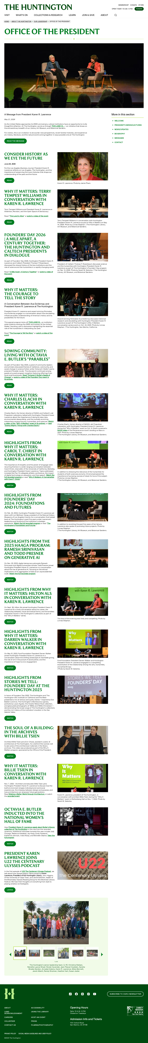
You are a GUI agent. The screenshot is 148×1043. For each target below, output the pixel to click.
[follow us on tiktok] (70, 994)
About (104, 15)
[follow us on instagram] (88, 994)
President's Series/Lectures (128, 125)
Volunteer (9, 1021)
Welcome (119, 121)
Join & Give (88, 15)
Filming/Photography (42, 1025)
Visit (7, 15)
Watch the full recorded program (27, 523)
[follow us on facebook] (76, 994)
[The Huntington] (38, 7)
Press (34, 1021)
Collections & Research (48, 15)
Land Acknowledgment (13, 1012)
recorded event (13, 796)
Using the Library (40, 1012)
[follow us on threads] (82, 994)
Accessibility (37, 1008)
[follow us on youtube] (94, 994)
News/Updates (121, 129)
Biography (120, 134)
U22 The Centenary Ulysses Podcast (36, 871)
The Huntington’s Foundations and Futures (27, 524)
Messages (119, 138)
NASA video (62, 430)
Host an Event (38, 1017)
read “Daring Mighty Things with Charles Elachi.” (28, 424)
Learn (72, 15)
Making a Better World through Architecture (26, 794)
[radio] (20, 953)
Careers (8, 1017)
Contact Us (10, 1025)
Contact (119, 142)
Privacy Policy (10, 1033)
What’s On (22, 15)
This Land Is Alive (17, 216)
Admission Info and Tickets (86, 1019)
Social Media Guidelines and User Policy (35, 1033)
